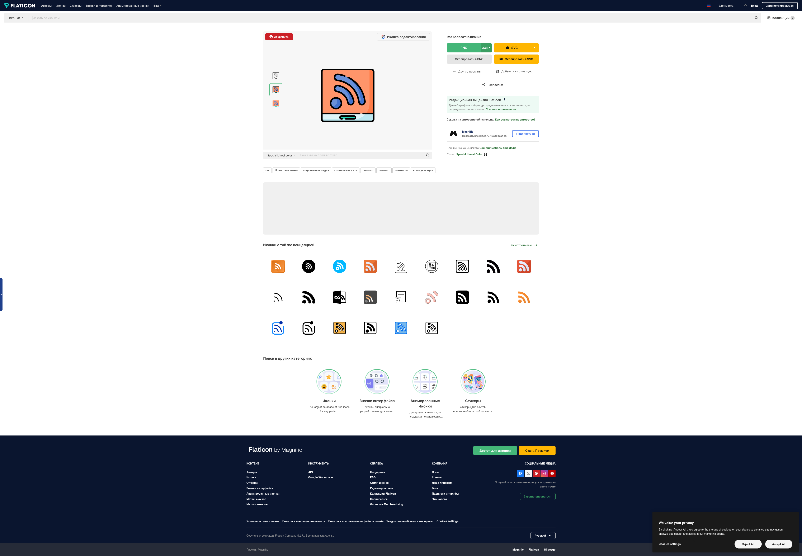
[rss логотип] (493, 266)
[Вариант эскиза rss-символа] (308, 297)
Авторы (46, 6)
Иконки (61, 6)
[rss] (278, 266)
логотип (368, 170)
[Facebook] (520, 473)
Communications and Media (498, 148)
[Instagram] (544, 473)
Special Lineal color (469, 154)
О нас (435, 472)
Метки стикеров (257, 504)
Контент (252, 463)
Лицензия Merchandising (386, 504)
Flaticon (534, 549)
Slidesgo (550, 549)
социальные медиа (316, 170)
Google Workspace (320, 477)
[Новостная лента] (401, 297)
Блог (435, 488)
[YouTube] (552, 473)
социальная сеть (345, 170)
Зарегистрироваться (780, 6)
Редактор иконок (381, 488)
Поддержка (377, 472)
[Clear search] (747, 18)
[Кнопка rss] (339, 328)
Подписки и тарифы (445, 493)
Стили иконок (379, 483)
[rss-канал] (401, 266)
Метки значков (256, 499)
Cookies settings (447, 521)
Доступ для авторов (495, 450)
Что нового (439, 499)
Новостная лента (286, 170)
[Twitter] (528, 473)
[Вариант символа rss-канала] (339, 297)
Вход (754, 6)
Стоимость (726, 6)
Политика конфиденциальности (303, 521)
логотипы (401, 170)
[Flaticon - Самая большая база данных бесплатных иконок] (19, 5)
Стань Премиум (537, 450)
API (310, 472)
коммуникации (423, 170)
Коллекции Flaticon (383, 493)
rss (267, 170)
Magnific (518, 549)
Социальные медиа (540, 463)
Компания (439, 463)
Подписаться (379, 499)
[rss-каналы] (431, 297)
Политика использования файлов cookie (355, 521)
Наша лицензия (442, 483)
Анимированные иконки (132, 6)
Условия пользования (501, 109)
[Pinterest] (536, 473)
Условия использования (262, 521)
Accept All (779, 544)
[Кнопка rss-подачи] (462, 297)
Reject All (748, 544)
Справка (376, 463)
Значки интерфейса (99, 6)
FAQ (373, 477)
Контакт (437, 477)
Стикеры (75, 6)
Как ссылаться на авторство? (515, 119)
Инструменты (319, 463)
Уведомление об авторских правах (410, 521)
